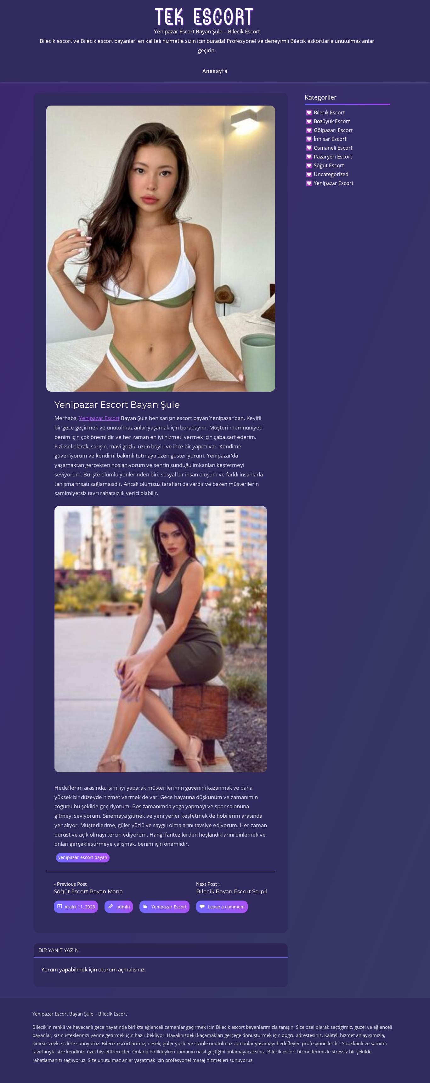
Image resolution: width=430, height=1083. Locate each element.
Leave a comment (226, 907)
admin (123, 907)
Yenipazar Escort (99, 418)
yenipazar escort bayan (82, 857)
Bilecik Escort (329, 112)
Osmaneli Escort (333, 147)
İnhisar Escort (330, 138)
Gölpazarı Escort (333, 130)
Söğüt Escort (329, 165)
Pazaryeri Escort (333, 156)
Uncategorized (331, 174)
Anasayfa (215, 71)
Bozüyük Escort (332, 121)
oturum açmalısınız (121, 969)
